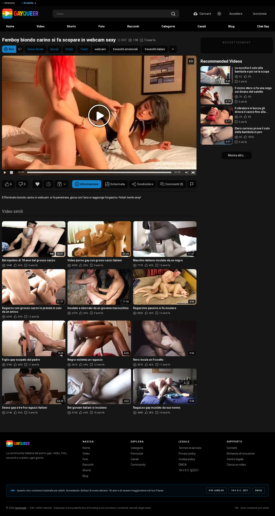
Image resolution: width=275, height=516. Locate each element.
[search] (173, 14)
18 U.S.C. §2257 (188, 470)
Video (86, 453)
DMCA (183, 464)
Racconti (88, 464)
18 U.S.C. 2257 (239, 490)
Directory (10, 3)
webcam (100, 49)
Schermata (117, 184)
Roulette (29, 3)
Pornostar (137, 453)
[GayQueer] (18, 443)
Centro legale (235, 459)
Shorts (87, 470)
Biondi (54, 49)
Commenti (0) (174, 184)
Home (86, 448)
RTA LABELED (216, 490)
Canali (135, 459)
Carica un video (236, 464)
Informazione (89, 184)
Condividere (145, 184)
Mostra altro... (236, 155)
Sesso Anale (35, 49)
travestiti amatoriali (125, 49)
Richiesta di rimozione (241, 453)
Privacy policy (187, 453)
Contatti (232, 448)
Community (138, 464)
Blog (85, 476)
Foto (85, 459)
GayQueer (20, 507)
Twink (84, 49)
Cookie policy (187, 459)
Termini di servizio (190, 448)
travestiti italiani (155, 49)
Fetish (69, 49)
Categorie (137, 448)
